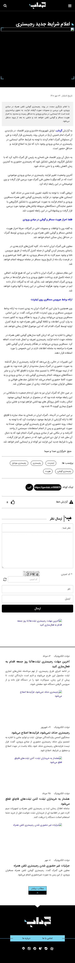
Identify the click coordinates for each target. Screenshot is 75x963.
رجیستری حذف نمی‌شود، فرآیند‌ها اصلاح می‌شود (40, 732)
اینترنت (51, 463)
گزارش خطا (62, 502)
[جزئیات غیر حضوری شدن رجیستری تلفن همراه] (37, 839)
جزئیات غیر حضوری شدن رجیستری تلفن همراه (42, 865)
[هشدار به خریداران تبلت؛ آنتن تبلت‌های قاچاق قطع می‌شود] (37, 772)
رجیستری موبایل (19, 463)
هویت (48, 471)
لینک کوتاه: (67, 487)
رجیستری (37, 463)
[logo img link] (37, 5)
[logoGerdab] (37, 922)
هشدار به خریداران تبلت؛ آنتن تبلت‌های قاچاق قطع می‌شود (37, 801)
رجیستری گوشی (64, 471)
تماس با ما (47, 938)
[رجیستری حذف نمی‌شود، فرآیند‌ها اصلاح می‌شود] (37, 706)
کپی (29, 487)
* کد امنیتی (66, 574)
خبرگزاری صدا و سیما (55, 451)
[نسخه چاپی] (4, 95)
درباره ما (26, 938)
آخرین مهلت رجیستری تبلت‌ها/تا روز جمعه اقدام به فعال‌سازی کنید (37, 664)
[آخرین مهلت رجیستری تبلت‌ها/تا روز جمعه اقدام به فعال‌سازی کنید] (37, 635)
